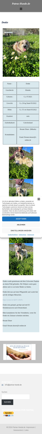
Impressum (30, 234)
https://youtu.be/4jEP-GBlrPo (13, 300)
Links (27, 430)
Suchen (4, 392)
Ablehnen (21, 225)
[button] (39, 199)
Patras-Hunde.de (21, 3)
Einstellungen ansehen (21, 231)
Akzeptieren (21, 219)
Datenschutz (22, 234)
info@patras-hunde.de (13, 385)
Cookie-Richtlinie (13, 234)
